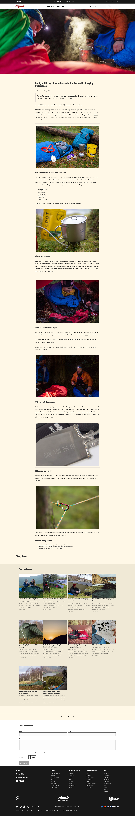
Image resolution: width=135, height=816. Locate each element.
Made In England (50, 6)
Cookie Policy (77, 806)
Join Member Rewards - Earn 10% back (112, 1)
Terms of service (55, 785)
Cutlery (39, 197)
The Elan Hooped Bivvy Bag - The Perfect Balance (28, 692)
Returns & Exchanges (91, 783)
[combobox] (97, 6)
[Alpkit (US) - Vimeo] (35, 807)
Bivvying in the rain (42, 548)
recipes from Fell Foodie (46, 271)
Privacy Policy (69, 806)
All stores (106, 791)
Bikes (58, 6)
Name (20, 731)
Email (69, 731)
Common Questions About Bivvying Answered (78, 600)
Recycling (88, 787)
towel (86, 335)
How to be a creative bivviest (45, 545)
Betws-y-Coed (107, 783)
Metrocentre (107, 779)
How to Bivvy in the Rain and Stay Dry (53, 599)
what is (21, 757)
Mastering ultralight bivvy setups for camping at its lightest (78, 646)
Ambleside (106, 775)
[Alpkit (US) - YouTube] (31, 807)
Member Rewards (90, 777)
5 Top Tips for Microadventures (101, 645)
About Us (53, 779)
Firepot (55, 268)
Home (36, 79)
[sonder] (18, 1)
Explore (63, 6)
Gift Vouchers (89, 779)
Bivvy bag (40, 192)
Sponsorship (54, 783)
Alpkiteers (71, 773)
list (50, 203)
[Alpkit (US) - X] (28, 807)
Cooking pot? (41, 196)
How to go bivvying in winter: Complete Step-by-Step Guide (51, 692)
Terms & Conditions (59, 806)
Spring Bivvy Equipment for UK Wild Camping (29, 646)
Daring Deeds (72, 785)
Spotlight (42, 79)
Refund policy (54, 787)
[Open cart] (116, 6)
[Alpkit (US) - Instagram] (20, 807)
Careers (53, 781)
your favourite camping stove (72, 263)
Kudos (70, 783)
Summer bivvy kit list (43, 546)
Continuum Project (55, 777)
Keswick (106, 777)
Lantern (40, 199)
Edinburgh (106, 781)
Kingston (106, 789)
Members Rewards (55, 773)
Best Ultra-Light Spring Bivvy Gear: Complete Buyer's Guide (53, 646)
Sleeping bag (41, 189)
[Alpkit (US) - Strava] (39, 807)
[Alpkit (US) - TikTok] (24, 807)
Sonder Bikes (20, 774)
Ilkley (105, 785)
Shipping (88, 781)
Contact (88, 773)
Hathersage (106, 773)
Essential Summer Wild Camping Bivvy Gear (103, 600)
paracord (71, 409)
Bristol (105, 787)
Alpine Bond (89, 775)
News (70, 779)
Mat (39, 190)
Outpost (70, 777)
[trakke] (23, 1)
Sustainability (54, 775)
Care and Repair (90, 785)
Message (21, 738)
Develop (70, 787)
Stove (39, 194)
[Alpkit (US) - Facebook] (17, 807)
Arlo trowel (68, 478)
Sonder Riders (72, 775)
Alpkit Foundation (22, 777)
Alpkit (18, 770)
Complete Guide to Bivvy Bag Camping (29, 599)
